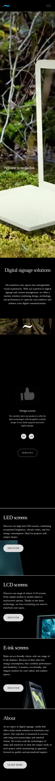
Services (27, 453)
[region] (27, 413)
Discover (13, 548)
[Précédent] (23, 436)
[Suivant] (31, 436)
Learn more (15, 765)
